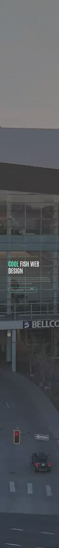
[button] (22, 290)
